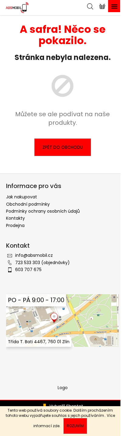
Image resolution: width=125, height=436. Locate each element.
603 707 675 (28, 270)
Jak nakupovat (21, 197)
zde (56, 425)
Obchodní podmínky (28, 204)
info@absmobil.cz (34, 255)
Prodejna (15, 225)
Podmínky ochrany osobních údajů (43, 211)
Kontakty (15, 218)
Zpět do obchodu (62, 147)
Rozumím (75, 425)
